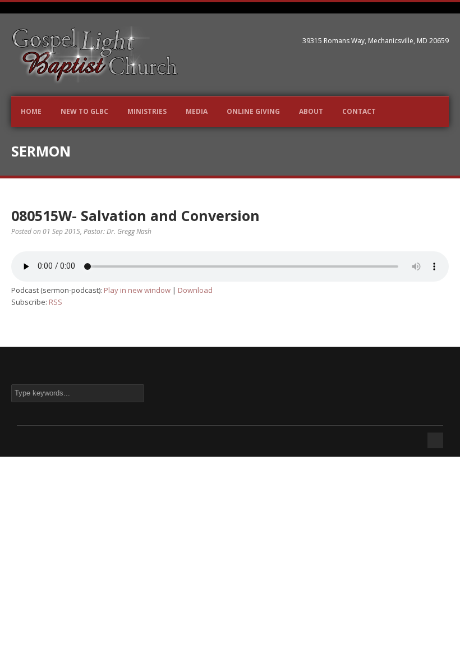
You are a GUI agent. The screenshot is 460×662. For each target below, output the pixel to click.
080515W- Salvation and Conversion (135, 215)
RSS (55, 302)
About (311, 111)
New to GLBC (84, 111)
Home (31, 111)
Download (195, 290)
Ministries (147, 111)
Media (197, 111)
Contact (359, 111)
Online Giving (253, 111)
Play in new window (137, 290)
